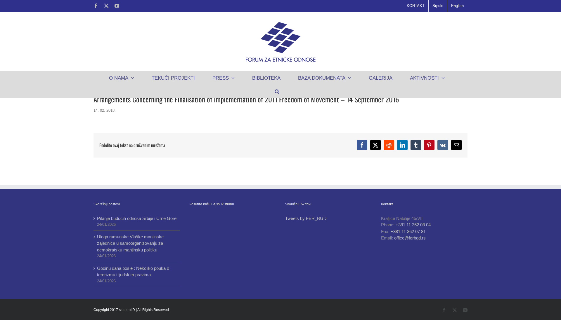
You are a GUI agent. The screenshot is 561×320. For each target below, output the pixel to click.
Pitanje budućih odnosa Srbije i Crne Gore (136, 218)
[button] (276, 91)
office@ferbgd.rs (410, 237)
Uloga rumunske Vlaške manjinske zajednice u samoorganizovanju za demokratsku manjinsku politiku (130, 243)
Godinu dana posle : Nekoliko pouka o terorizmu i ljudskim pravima (133, 271)
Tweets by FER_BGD (306, 218)
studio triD (127, 310)
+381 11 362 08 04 (413, 224)
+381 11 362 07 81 (408, 231)
